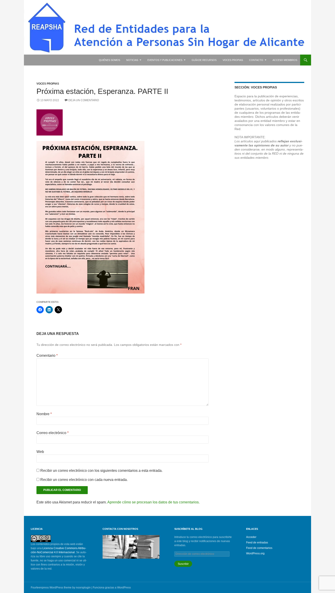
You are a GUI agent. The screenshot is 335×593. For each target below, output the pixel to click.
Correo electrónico (52, 433)
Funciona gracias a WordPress (112, 587)
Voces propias (233, 60)
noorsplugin (83, 587)
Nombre (44, 414)
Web (40, 452)
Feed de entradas (257, 542)
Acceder (251, 537)
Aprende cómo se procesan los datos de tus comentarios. (153, 502)
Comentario (47, 355)
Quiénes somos (109, 60)
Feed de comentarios (259, 548)
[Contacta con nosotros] (131, 546)
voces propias (47, 83)
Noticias (132, 60)
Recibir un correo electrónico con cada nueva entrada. (84, 480)
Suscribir (183, 563)
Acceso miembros (285, 60)
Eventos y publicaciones (164, 60)
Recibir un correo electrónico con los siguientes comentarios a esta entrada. (101, 470)
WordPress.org (255, 553)
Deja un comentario (83, 100)
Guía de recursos (204, 60)
